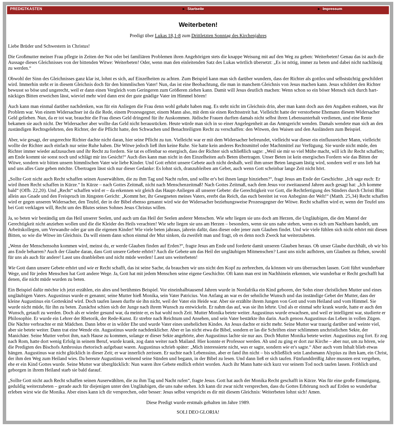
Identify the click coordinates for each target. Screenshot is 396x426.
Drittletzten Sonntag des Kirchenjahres (229, 35)
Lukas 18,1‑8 (168, 35)
